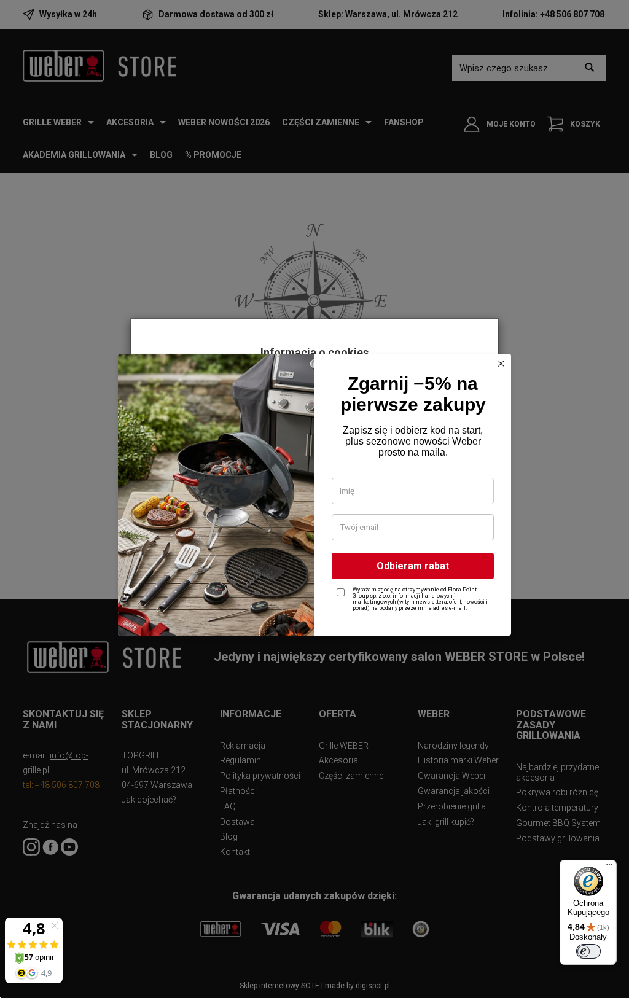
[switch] (588, 951)
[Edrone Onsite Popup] (314, 499)
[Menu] (609, 867)
